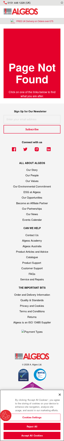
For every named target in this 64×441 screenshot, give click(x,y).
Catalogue (32, 257)
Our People (32, 175)
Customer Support (32, 268)
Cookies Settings (31, 417)
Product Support (32, 262)
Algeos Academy (32, 240)
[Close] (60, 395)
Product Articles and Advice (32, 251)
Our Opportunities (32, 197)
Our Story (32, 170)
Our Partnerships (32, 208)
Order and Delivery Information (32, 294)
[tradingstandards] (32, 388)
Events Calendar (32, 219)
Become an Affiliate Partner (32, 203)
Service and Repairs (32, 279)
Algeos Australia (32, 246)
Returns (32, 317)
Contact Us (32, 235)
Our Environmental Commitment (32, 186)
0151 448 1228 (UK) (19, 2)
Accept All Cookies (31, 435)
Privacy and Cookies (32, 306)
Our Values (32, 181)
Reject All (32, 426)
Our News (32, 214)
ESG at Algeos (32, 192)
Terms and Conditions (32, 311)
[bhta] (40, 375)
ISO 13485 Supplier (39, 322)
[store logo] (21, 11)
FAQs (32, 274)
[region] (32, 415)
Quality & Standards (32, 300)
